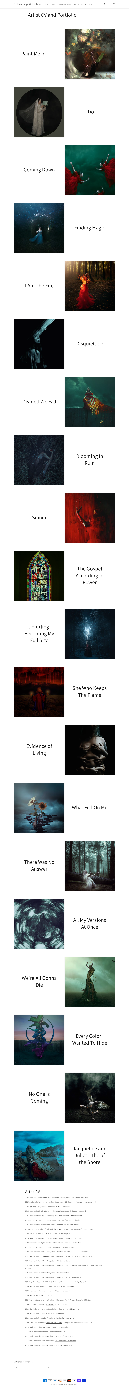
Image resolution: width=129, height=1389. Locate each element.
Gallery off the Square (54, 1229)
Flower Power (75, 1309)
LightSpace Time (82, 1282)
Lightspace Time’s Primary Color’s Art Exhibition (73, 1300)
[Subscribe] (48, 1367)
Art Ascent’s (58, 1291)
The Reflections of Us (65, 1336)
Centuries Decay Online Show (65, 1341)
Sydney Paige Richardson (61, 1384)
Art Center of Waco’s (45, 1313)
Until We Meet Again (66, 1318)
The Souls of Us (63, 1327)
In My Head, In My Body (46, 1286)
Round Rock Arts (44, 1277)
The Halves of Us (67, 1345)
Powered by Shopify (73, 1384)
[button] (105, 4)
